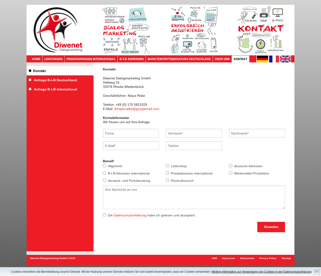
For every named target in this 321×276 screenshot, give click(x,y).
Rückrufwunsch (182, 181)
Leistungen (53, 59)
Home (36, 59)
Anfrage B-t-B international (54, 89)
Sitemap (286, 258)
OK (316, 271)
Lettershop (179, 166)
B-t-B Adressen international (128, 173)
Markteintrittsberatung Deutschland (179, 59)
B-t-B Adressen (132, 59)
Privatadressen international (91, 59)
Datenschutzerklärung (130, 215)
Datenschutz (247, 258)
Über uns (222, 59)
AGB (214, 258)
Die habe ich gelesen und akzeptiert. (152, 215)
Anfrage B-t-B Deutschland (54, 80)
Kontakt (240, 59)
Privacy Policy (267, 258)
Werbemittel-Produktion (251, 173)
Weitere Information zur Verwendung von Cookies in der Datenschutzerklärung (261, 271)
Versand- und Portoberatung (129, 181)
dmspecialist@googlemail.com (136, 109)
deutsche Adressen (248, 166)
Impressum (228, 258)
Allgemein (115, 166)
